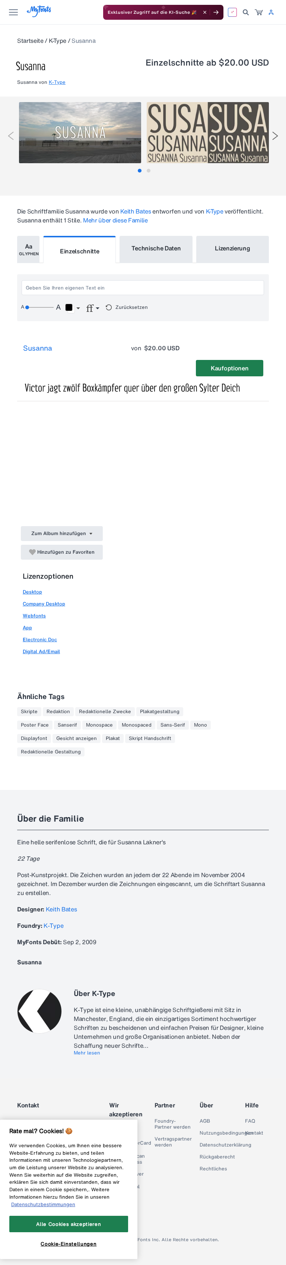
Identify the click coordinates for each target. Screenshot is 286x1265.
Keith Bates (135, 211)
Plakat (113, 738)
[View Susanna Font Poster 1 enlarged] (80, 132)
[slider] (39, 307)
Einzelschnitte (79, 251)
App (27, 627)
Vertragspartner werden (173, 1142)
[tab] (139, 170)
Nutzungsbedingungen (226, 1133)
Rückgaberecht (217, 1157)
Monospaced (137, 725)
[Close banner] (205, 12)
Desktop (32, 591)
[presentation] (11, 136)
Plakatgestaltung (159, 712)
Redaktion (58, 712)
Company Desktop (44, 603)
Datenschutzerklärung (225, 1145)
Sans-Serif (173, 725)
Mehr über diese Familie (115, 220)
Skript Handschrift (150, 738)
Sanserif (67, 725)
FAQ (250, 1121)
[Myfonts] (39, 15)
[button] (72, 308)
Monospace (99, 725)
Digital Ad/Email (41, 651)
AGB (205, 1121)
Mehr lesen (87, 1053)
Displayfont (34, 738)
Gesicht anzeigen (76, 738)
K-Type (57, 40)
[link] (259, 12)
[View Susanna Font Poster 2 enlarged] (208, 132)
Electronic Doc (40, 639)
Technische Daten (156, 248)
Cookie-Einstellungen (68, 1243)
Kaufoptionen (229, 368)
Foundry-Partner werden (173, 1124)
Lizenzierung (232, 248)
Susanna (37, 348)
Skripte (29, 712)
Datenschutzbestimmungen (43, 1204)
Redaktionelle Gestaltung (51, 752)
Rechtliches (213, 1169)
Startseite (30, 40)
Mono (200, 725)
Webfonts (34, 615)
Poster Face (35, 725)
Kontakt (254, 1133)
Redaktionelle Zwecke (105, 712)
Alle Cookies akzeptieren (68, 1224)
